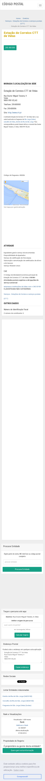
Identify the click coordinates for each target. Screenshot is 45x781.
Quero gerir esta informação (22, 750)
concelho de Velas (9, 122)
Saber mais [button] (19, 770)
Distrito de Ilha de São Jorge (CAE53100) (17, 696)
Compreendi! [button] (22, 777)
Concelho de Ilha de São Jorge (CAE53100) (18, 701)
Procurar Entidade (22, 569)
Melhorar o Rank (22, 725)
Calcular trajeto (22, 635)
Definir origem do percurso (22, 621)
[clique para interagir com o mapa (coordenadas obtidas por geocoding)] (16, 193)
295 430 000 (10, 48)
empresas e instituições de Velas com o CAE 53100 (22, 286)
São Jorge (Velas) (30, 119)
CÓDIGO (13, 3)
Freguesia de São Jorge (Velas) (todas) (17, 705)
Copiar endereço (22, 667)
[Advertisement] (22, 65)
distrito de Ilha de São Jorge (25, 122)
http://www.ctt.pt (15, 112)
